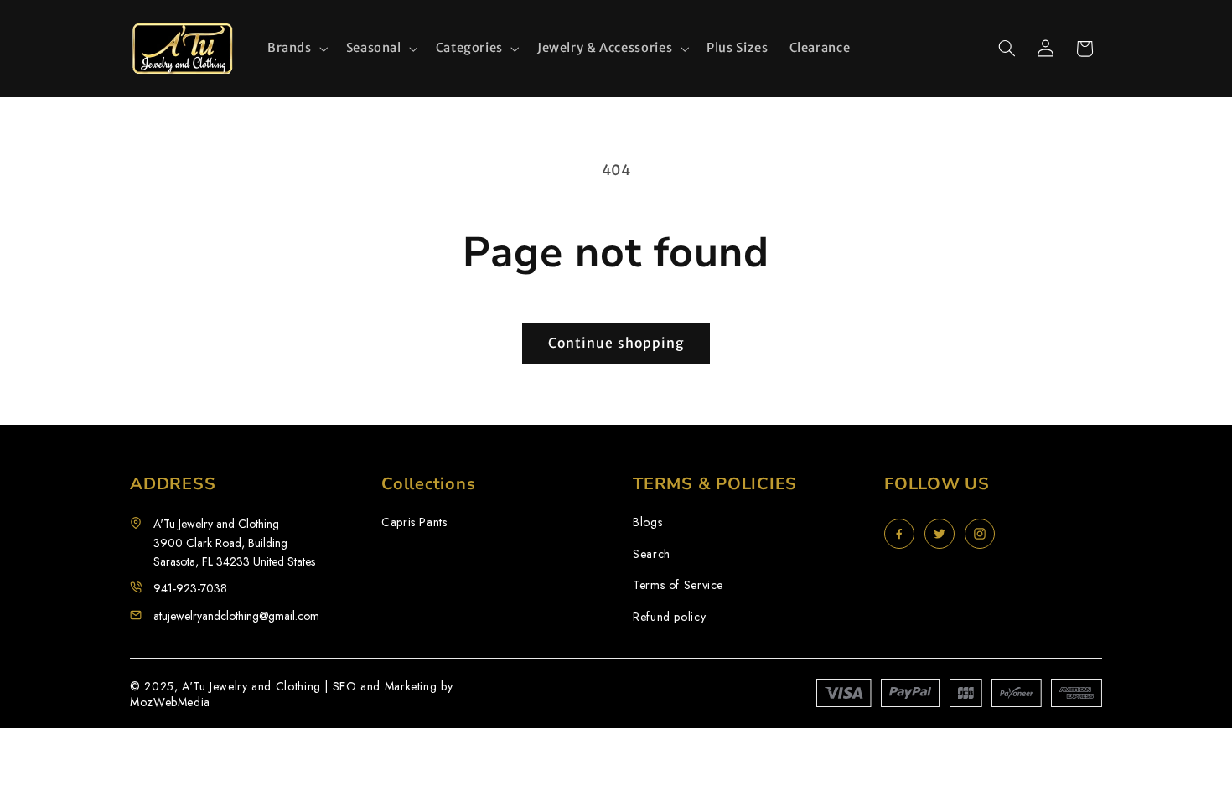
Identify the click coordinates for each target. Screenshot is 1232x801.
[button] (295, 48)
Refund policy (669, 617)
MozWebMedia (170, 702)
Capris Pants (414, 522)
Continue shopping (616, 343)
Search (651, 554)
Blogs (647, 522)
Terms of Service (678, 585)
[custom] (899, 534)
